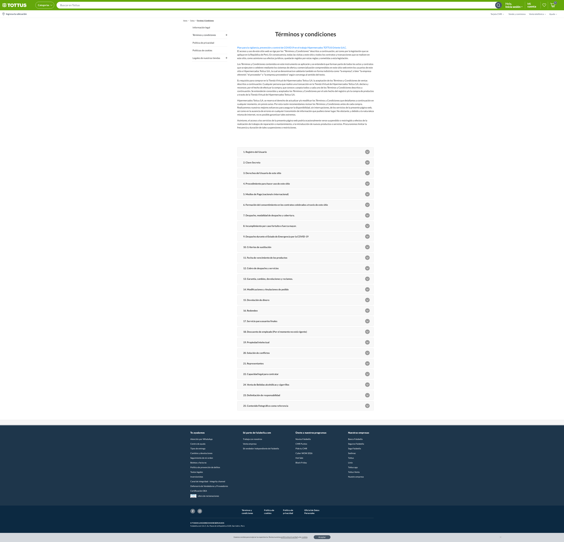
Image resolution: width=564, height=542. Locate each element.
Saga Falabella (354, 448)
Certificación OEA (198, 491)
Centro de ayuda (197, 444)
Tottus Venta (354, 472)
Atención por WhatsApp (201, 439)
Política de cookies (269, 511)
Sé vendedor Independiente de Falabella (261, 448)
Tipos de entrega (197, 448)
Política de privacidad (288, 511)
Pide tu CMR (301, 448)
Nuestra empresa (356, 476)
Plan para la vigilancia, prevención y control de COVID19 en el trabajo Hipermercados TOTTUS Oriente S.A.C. (291, 47)
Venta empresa (249, 444)
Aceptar (322, 537)
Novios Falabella (303, 439)
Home (185, 20)
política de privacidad (289, 537)
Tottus (351, 458)
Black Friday (301, 462)
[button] (279, 5)
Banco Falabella (355, 439)
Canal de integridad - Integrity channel (207, 481)
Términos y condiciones (247, 511)
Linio (350, 462)
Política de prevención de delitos (205, 467)
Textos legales (196, 472)
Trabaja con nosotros (252, 439)
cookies (305, 537)
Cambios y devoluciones (201, 453)
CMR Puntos (301, 444)
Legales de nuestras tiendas (206, 58)
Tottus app (353, 467)
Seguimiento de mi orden (201, 458)
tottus (192, 20)
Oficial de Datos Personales (311, 511)
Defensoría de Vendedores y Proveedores (209, 486)
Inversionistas (196, 476)
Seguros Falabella (356, 444)
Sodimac (352, 453)
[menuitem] (495, 14)
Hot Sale (299, 458)
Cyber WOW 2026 (304, 453)
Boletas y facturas (198, 462)
